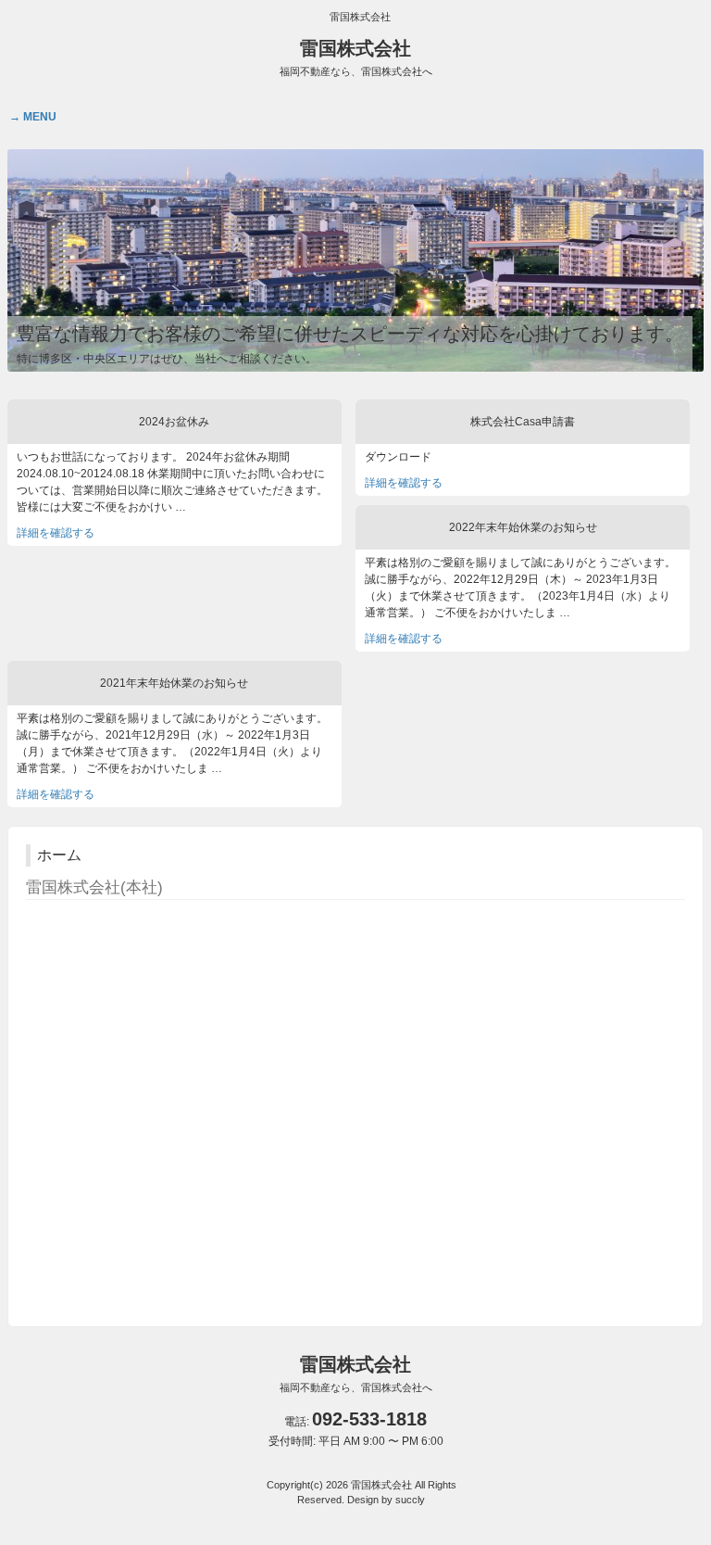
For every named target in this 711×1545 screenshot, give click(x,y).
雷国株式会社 (356, 57)
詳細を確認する (55, 532)
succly (410, 1499)
